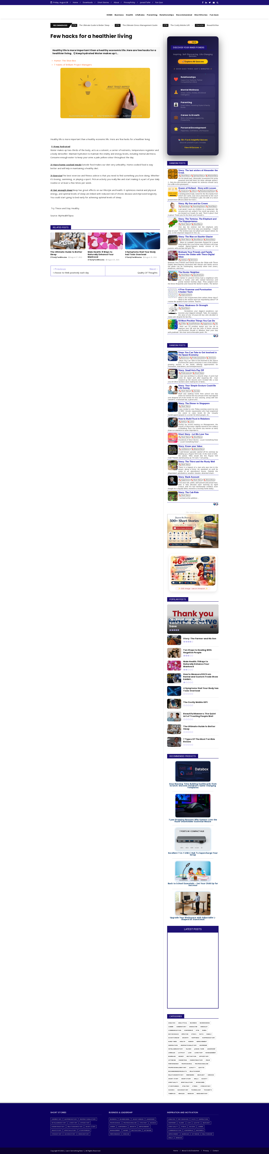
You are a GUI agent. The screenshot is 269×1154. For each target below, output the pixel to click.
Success (171, 1090)
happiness (195, 1038)
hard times (172, 1041)
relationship (195, 1071)
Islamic (188, 1049)
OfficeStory (203, 1056)
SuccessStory (182, 1090)
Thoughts (208, 1090)
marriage (172, 1056)
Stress (194, 1086)
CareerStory (181, 1027)
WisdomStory (202, 1093)
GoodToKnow (173, 1038)
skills (196, 1079)
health (182, 1041)
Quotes (201, 1067)
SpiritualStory (187, 1082)
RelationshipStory (175, 1075)
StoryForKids (173, 1086)
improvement (202, 1041)
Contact (216, 1150)
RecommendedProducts (177, 1071)
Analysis (171, 1023)
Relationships (167, 15)
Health (129, 15)
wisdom (191, 1093)
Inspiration (173, 1045)
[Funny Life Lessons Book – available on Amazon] (193, 571)
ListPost (181, 1053)
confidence (188, 1030)
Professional (187, 1064)
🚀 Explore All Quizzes (193, 61)
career (170, 1027)
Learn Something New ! (67, 14)
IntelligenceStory (175, 1049)
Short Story (173, 1079)
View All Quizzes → (192, 147)
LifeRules (140, 15)
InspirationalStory (189, 1045)
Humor (191, 1041)
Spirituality (173, 1082)
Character (153, 25)
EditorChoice (173, 1034)
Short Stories (103, 2)
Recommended (184, 15)
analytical (182, 1023)
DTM (71, 25)
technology (196, 1090)
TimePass (171, 1093)
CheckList (204, 1027)
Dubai (204, 1030)
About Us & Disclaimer (190, 1150)
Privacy (206, 1150)
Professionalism (201, 1064)
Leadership (211, 1049)
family (208, 1034)
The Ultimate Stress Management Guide (93, 25)
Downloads (88, 2)
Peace (208, 1060)
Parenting (152, 15)
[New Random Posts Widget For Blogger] (216, 336)
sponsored (200, 1082)
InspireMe (203, 1045)
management (211, 1053)
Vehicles (181, 1093)
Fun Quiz (159, 2)
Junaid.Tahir (199, 1049)
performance (173, 1064)
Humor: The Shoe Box (65, 60)
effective (185, 1034)
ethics (193, 1034)
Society (204, 1079)
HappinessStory (208, 1038)
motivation (191, 1056)
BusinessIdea (205, 1023)
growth (185, 1038)
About (116, 2)
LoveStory (198, 1053)
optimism (172, 1060)
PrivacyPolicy (129, 2)
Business (119, 15)
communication (174, 1030)
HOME (109, 15)
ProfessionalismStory (177, 1067)
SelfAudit (201, 1075)
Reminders (190, 1075)
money (181, 1056)
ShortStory (186, 1079)
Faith (201, 1034)
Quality (192, 1067)
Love (190, 1053)
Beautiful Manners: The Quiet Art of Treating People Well (185, 25)
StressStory (205, 1086)
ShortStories (200, 15)
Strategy (185, 1086)
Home (75, 2)
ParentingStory (196, 1060)
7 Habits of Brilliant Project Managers (73, 64)
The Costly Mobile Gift (133, 25)
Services (211, 1075)
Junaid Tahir (145, 2)
